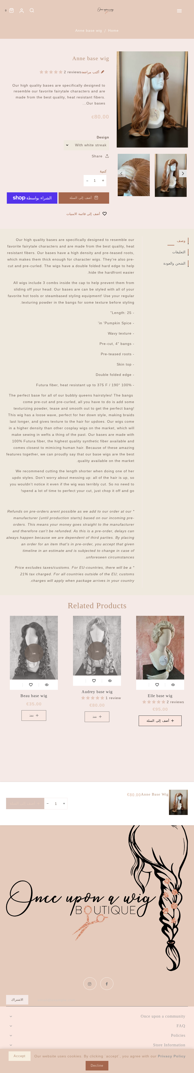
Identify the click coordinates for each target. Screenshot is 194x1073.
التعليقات (178, 252)
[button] (121, 173)
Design (103, 137)
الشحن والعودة (174, 263)
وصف (181, 241)
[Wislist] (157, 684)
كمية (103, 171)
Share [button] (98, 156)
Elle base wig (160, 696)
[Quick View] (173, 684)
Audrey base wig (97, 692)
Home (113, 30)
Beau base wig (33, 696)
